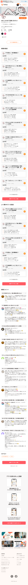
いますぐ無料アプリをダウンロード (14, 523)
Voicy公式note (3, 571)
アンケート (18, 561)
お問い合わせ (19, 564)
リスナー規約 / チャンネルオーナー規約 (7, 557)
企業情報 (2, 555)
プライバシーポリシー (4, 559)
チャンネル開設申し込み (21, 555)
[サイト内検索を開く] (20, 5)
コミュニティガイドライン (5, 561)
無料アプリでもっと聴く (14, 198)
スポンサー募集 (19, 559)
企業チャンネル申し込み (21, 557)
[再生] (25, 54)
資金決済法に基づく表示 (5, 564)
